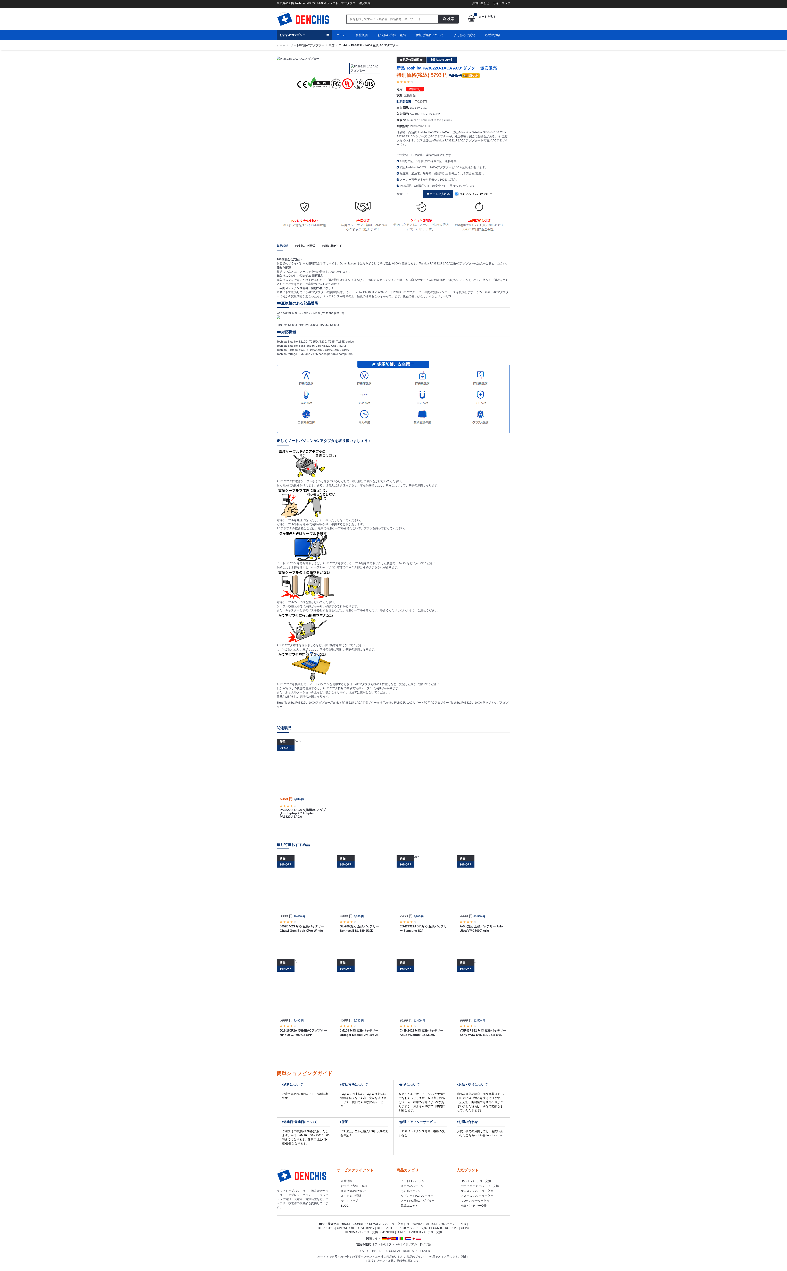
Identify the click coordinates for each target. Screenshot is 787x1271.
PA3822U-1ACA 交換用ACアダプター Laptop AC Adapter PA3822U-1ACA (303, 813)
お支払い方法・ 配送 (392, 35)
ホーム (341, 35)
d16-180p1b (326, 1228)
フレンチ (394, 1244)
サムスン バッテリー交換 (477, 1190)
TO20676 (421, 101)
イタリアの (410, 1244)
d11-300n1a (414, 1223)
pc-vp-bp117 (365, 1228)
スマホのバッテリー (413, 1186)
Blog (345, 1205)
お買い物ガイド (332, 245)
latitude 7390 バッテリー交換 (445, 1223)
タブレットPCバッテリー (417, 1195)
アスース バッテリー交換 (477, 1195)
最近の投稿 (492, 35)
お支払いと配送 (305, 245)
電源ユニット (409, 1205)
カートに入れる (439, 194)
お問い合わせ (480, 3)
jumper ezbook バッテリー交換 (419, 1232)
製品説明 (282, 245)
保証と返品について (430, 35)
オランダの (379, 1244)
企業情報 (346, 1181)
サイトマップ (501, 3)
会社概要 (362, 35)
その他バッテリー (412, 1190)
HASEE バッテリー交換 (476, 1181)
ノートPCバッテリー (414, 1181)
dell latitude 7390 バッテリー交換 (402, 1228)
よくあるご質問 (464, 35)
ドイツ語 (425, 1244)
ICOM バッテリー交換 (475, 1200)
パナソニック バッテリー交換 (480, 1186)
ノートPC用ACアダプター (307, 45)
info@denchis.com (490, 1135)
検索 (450, 19)
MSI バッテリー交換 (474, 1205)
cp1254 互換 (345, 1228)
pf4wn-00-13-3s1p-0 (443, 1228)
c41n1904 (387, 1232)
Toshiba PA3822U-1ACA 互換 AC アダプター (369, 45)
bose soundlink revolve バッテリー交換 (373, 1223)
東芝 (331, 45)
